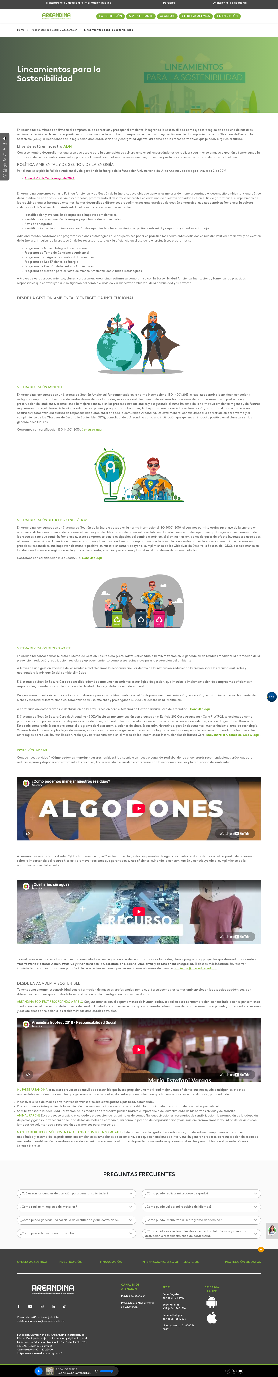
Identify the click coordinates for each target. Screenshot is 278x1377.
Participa (169, 3)
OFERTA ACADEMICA (32, 1262)
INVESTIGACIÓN (70, 1262)
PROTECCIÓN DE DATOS (243, 1262)
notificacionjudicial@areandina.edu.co (40, 1321)
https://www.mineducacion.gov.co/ (39, 1353)
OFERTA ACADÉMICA (196, 16)
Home (21, 30)
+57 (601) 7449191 (174, 1298)
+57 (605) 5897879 (174, 1319)
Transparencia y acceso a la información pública (78, 3)
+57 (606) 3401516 (174, 1308)
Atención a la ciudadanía (230, 3)
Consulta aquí (92, 429)
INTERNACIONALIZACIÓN (160, 1262)
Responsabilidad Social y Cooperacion (54, 30)
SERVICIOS (191, 1262)
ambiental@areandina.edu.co (195, 968)
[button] (4, 138)
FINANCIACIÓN (227, 16)
